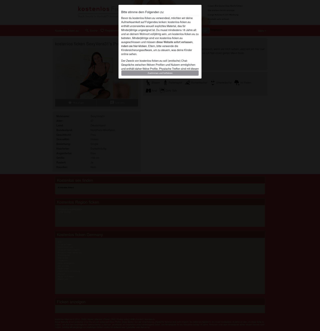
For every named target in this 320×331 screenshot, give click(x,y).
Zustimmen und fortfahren (160, 73)
